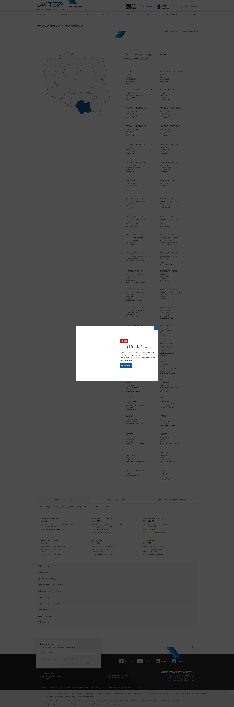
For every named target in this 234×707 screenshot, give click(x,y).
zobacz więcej (125, 365)
